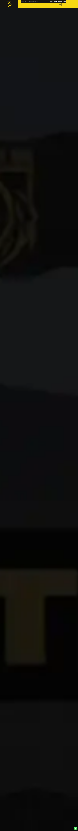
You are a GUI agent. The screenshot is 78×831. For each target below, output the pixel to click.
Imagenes (51, 4)
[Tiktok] (65, 4)
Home (26, 4)
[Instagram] (60, 4)
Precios (32, 4)
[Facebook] (62, 4)
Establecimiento (41, 4)
